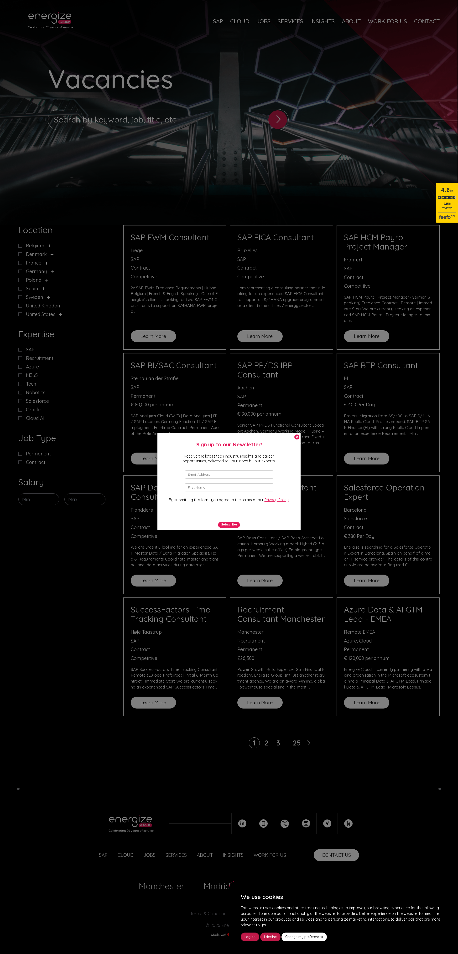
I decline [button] (270, 937)
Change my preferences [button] (304, 937)
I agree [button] (250, 937)
